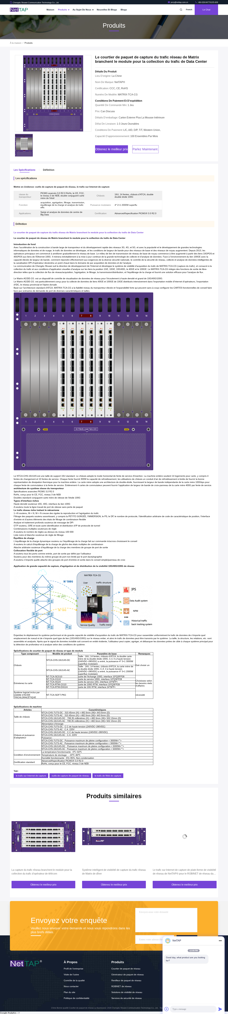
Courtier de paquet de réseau (125, 968)
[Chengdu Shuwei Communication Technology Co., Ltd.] (19, 9)
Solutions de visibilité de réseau (126, 992)
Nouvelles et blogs (107, 9)
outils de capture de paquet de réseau (70, 775)
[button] (15, 843)
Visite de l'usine (71, 974)
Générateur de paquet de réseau (127, 974)
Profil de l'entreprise (73, 968)
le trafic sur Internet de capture (31, 775)
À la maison (15, 43)
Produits (63, 9)
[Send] (220, 1009)
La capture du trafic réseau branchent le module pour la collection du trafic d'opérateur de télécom (41, 872)
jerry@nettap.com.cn (180, 2)
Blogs (124, 9)
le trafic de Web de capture (108, 775)
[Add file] (166, 1009)
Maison (50, 9)
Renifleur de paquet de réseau (126, 980)
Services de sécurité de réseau (126, 998)
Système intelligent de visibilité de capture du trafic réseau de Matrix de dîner (114, 872)
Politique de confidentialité (76, 998)
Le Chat (206, 9)
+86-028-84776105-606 (207, 2)
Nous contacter (71, 986)
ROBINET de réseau (121, 986)
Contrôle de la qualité (74, 980)
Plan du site (69, 992)
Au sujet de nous (82, 9)
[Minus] (220, 941)
